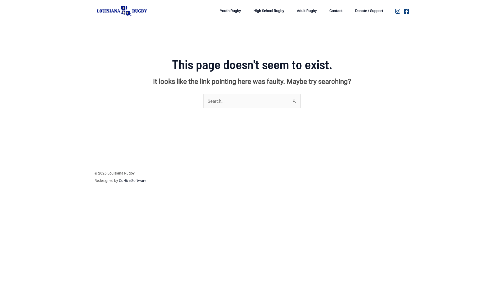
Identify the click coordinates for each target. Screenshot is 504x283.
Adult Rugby (307, 11)
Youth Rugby (230, 11)
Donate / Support (369, 11)
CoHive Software (132, 180)
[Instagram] (398, 11)
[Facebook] (407, 11)
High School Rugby (269, 11)
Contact (336, 11)
